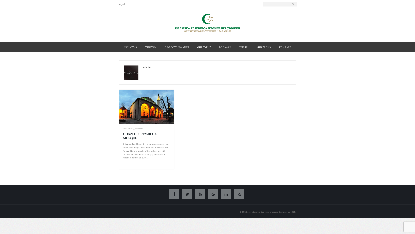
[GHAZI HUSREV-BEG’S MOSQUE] (146, 106)
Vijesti (244, 47)
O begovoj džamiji (177, 47)
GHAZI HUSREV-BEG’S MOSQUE (140, 136)
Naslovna (130, 47)
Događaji (225, 47)
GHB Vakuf (204, 47)
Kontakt (285, 47)
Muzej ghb (264, 47)
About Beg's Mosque (134, 128)
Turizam (151, 47)
